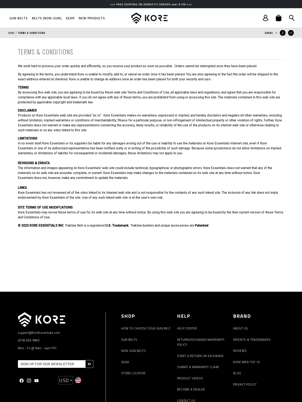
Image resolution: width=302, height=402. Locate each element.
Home (11, 33)
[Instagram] (29, 380)
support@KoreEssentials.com (39, 332)
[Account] (265, 18)
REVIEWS (240, 350)
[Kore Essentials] (149, 18)
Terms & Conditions (31, 33)
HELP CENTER (187, 328)
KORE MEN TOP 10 (246, 362)
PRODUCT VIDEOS (190, 378)
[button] (278, 18)
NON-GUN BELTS (133, 350)
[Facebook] (21, 380)
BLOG (237, 373)
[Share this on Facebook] (283, 33)
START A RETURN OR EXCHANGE (200, 356)
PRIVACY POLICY (245, 384)
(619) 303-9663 (28, 340)
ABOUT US (240, 328)
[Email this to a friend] (291, 33)
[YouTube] (36, 380)
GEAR (125, 362)
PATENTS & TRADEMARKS (252, 339)
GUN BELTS (129, 339)
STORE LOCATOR (133, 373)
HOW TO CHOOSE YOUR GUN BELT (146, 328)
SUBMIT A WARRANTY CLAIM (198, 367)
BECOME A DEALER (191, 389)
